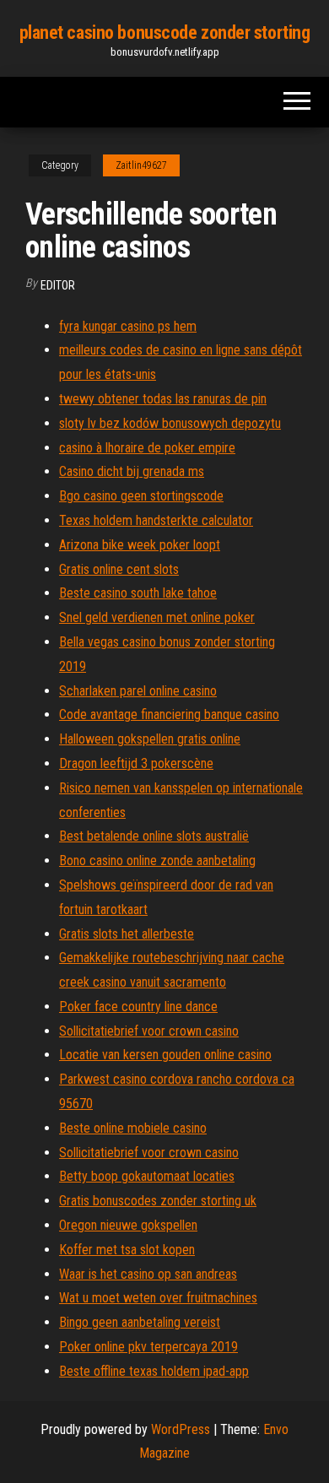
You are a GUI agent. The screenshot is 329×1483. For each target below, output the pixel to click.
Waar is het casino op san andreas (148, 1274)
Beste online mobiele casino (133, 1128)
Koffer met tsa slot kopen (127, 1250)
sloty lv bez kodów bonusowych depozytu (170, 423)
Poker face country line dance (138, 1007)
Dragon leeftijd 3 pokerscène (136, 763)
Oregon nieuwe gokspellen (128, 1225)
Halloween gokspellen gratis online (149, 739)
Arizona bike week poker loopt (139, 545)
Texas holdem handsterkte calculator (156, 520)
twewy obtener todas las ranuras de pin (163, 399)
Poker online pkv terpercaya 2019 (148, 1347)
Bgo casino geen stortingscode (141, 496)
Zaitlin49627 (141, 165)
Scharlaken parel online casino (138, 691)
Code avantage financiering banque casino (169, 714)
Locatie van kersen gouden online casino (165, 1055)
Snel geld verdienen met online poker (157, 617)
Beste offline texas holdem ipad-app (154, 1371)
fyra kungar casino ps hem (128, 326)
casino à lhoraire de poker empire (147, 448)
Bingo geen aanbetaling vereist (139, 1322)
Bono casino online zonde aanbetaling (157, 860)
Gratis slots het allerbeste (126, 934)
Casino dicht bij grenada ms (131, 471)
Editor (57, 285)
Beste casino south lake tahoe (138, 593)
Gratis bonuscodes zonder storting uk (157, 1201)
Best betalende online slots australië (154, 836)
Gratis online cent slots (119, 569)
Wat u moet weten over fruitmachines (158, 1298)
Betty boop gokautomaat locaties (147, 1176)
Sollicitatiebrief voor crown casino (149, 1031)
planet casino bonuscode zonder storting (164, 32)
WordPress (180, 1429)
